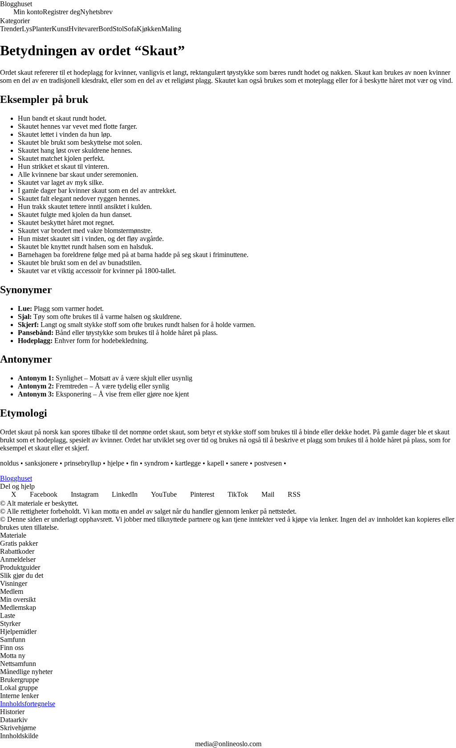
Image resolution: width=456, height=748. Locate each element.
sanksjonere (41, 463)
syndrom (156, 463)
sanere (239, 463)
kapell (215, 463)
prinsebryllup (82, 463)
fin (134, 463)
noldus (9, 463)
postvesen (268, 463)
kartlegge (188, 463)
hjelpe (115, 463)
